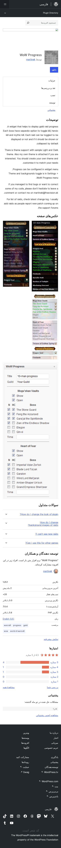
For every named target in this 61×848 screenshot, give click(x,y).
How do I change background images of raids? (43, 523)
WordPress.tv (49, 772)
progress (17, 625)
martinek (30, 59)
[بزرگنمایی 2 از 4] (25, 224)
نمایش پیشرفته (51, 639)
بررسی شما (52, 687)
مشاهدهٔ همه (9, 687)
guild (25, 625)
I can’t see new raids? (46, 534)
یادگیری (54, 757)
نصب (52, 95)
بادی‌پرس (52, 796)
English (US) (8, 619)
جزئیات (51, 80)
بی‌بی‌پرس (52, 791)
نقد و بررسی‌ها (48, 88)
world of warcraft (17, 631)
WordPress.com (48, 781)
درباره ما (54, 732)
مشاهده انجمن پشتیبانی (47, 715)
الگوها (26, 747)
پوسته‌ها (25, 737)
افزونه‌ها (25, 742)
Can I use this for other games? (41, 543)
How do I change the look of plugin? (39, 514)
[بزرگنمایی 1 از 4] (54, 224)
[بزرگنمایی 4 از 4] (54, 366)
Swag (24, 772)
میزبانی (54, 742)
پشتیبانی (51, 110)
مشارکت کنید (22, 757)
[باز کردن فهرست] (4, 4)
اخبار (56, 737)
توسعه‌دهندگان (51, 767)
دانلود (54, 69)
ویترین (26, 732)
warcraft (7, 625)
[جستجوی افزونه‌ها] (28, 23)
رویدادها (25, 762)
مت (55, 786)
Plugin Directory (50, 13)
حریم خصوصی (51, 747)
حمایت (24, 767)
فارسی (48, 809)
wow (6, 631)
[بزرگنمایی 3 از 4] (54, 297)
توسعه (52, 102)
